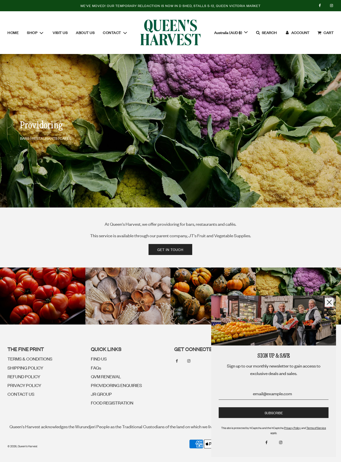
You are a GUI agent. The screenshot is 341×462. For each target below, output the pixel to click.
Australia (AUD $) (228, 32)
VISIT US (60, 32)
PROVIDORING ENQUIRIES (116, 385)
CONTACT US (20, 394)
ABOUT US (85, 32)
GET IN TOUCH (170, 249)
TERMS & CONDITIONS (29, 359)
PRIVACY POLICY (24, 385)
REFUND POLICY (23, 376)
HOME (13, 32)
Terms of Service (316, 428)
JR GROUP (101, 394)
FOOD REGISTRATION (112, 403)
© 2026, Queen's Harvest (22, 446)
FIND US (99, 359)
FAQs (96, 367)
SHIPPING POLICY (25, 367)
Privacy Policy (292, 428)
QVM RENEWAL (106, 376)
